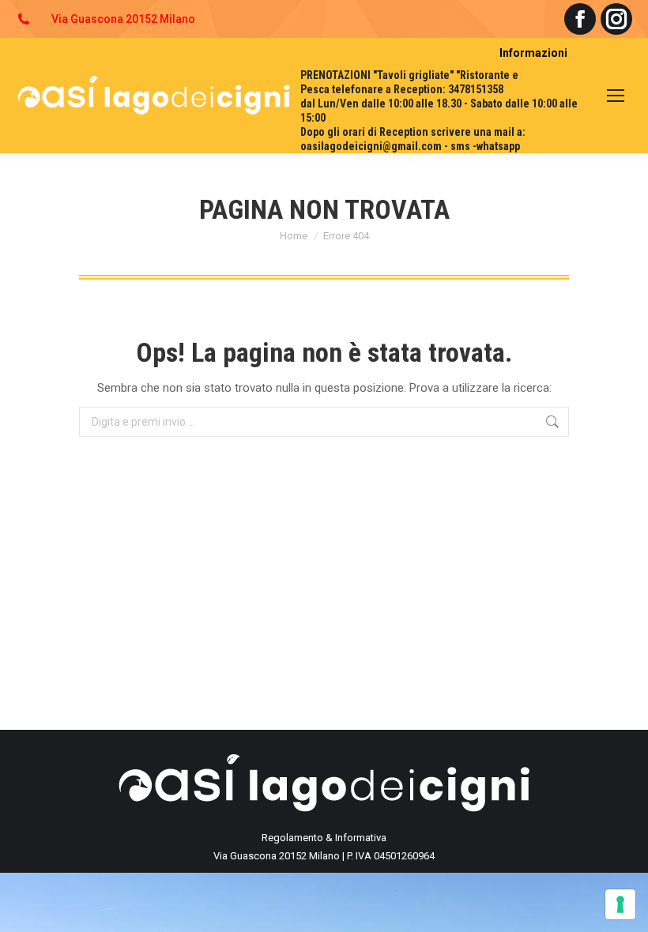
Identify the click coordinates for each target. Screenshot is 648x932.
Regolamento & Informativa (324, 838)
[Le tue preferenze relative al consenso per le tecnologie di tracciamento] (620, 904)
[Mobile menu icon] (615, 95)
